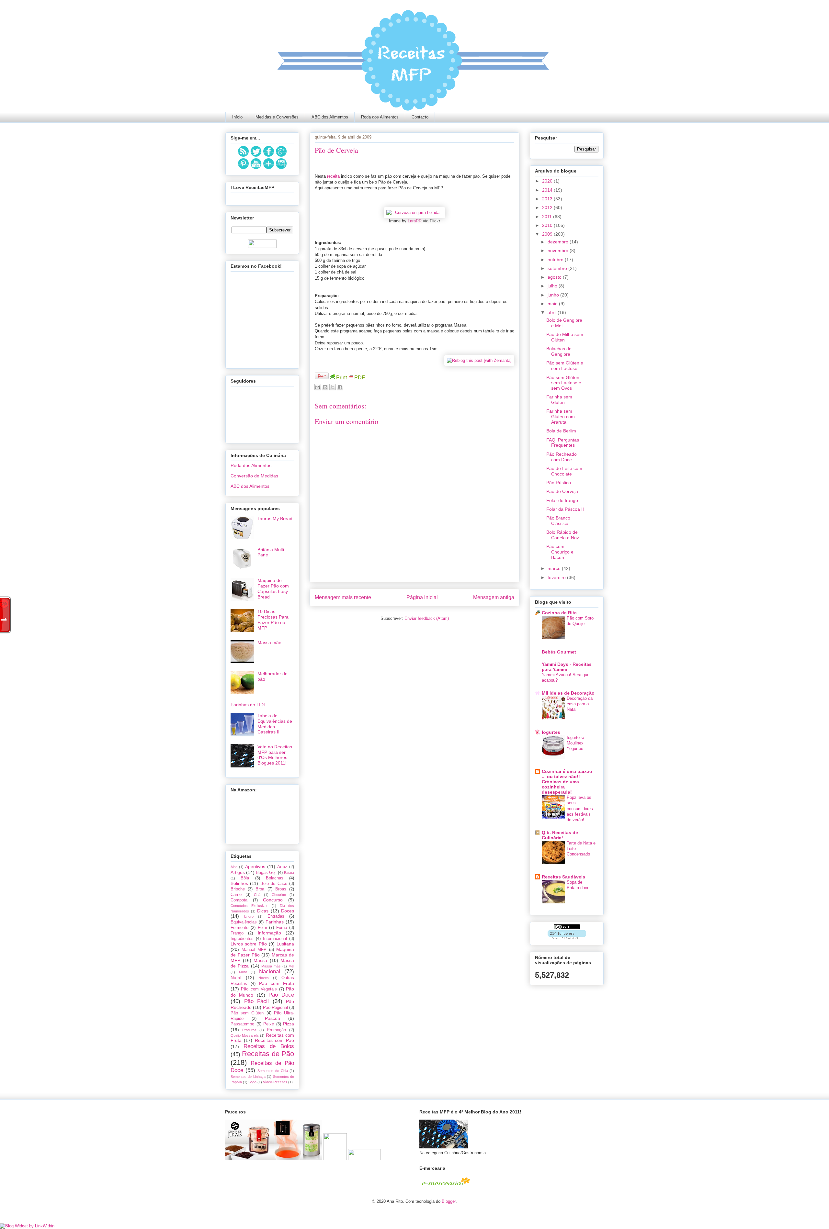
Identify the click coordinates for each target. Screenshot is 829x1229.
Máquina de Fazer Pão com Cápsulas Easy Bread (273, 588)
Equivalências (244, 922)
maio (553, 303)
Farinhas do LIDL (248, 704)
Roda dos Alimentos (380, 117)
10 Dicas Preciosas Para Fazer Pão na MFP (273, 619)
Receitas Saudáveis (563, 876)
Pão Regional (275, 1007)
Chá (257, 895)
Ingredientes (242, 938)
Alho (234, 867)
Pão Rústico (558, 482)
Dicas (262, 910)
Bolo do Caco (273, 883)
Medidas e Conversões (277, 117)
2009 (548, 234)
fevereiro (557, 577)
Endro (249, 916)
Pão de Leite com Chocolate (564, 471)
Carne (236, 894)
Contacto (420, 117)
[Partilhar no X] (332, 387)
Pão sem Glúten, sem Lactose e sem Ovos (563, 383)
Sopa (252, 1082)
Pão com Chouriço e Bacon (559, 552)
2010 (548, 225)
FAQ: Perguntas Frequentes (562, 442)
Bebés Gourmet (559, 651)
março (555, 568)
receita (334, 176)
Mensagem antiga (493, 597)
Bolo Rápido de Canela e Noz (562, 535)
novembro (559, 250)
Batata (289, 873)
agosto (555, 277)
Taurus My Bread (274, 518)
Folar (262, 927)
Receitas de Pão (268, 1054)
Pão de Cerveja (562, 491)
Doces (287, 910)
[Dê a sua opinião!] (325, 387)
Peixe (268, 1024)
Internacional (275, 938)
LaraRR (415, 220)
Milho (243, 972)
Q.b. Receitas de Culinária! (560, 835)
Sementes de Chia (272, 1071)
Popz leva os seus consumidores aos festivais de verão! (580, 808)
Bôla (245, 878)
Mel (291, 966)
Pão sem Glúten (247, 1013)
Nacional (269, 971)
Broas (280, 889)
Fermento (239, 927)
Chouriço (279, 895)
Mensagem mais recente (343, 597)
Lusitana (285, 943)
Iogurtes (551, 732)
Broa (260, 889)
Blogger (449, 1201)
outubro (556, 259)
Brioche (238, 889)
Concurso (273, 899)
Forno (281, 927)
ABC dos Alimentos (330, 117)
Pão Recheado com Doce (561, 457)
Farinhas (275, 921)
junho (554, 294)
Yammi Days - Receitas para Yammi (567, 667)
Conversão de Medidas (254, 475)
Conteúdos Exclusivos (249, 906)
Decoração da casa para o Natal (580, 704)
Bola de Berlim (561, 430)
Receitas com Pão (274, 1040)
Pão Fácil (256, 1001)
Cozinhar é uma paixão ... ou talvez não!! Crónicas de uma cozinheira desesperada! (567, 782)
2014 (548, 190)
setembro (558, 268)
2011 (547, 216)
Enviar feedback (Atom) (426, 618)
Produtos (249, 1030)
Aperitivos (255, 866)
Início (237, 117)
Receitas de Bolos (269, 1046)
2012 (548, 207)
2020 (548, 181)
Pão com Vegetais (259, 989)
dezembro (559, 241)
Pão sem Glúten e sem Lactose (564, 365)
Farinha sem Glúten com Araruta (560, 416)
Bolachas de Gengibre (559, 351)
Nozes (263, 978)
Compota (239, 900)
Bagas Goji (266, 872)
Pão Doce (281, 995)
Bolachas (274, 878)
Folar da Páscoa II (565, 509)
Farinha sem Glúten (559, 399)
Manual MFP (254, 949)
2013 (548, 198)
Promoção (276, 1030)
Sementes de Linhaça (248, 1076)
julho (553, 285)
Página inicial (422, 597)
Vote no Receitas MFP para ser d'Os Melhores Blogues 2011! (274, 754)
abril (553, 312)
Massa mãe (269, 642)
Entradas (275, 916)
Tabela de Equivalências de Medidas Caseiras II (274, 723)
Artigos (238, 872)
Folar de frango (562, 500)
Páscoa (272, 1018)
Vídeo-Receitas (275, 1082)
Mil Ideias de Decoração (568, 693)
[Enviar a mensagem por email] (317, 387)
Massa (260, 960)
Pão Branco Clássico (558, 520)
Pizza (288, 1023)
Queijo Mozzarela (244, 1035)
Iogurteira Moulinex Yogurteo (575, 743)
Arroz (282, 867)
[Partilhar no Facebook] (340, 387)
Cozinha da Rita (559, 612)
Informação (269, 932)
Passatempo (242, 1024)
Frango (237, 933)
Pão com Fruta (276, 983)
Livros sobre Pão (249, 943)
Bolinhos (239, 883)
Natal (236, 977)
